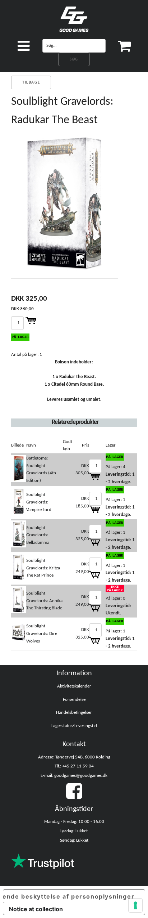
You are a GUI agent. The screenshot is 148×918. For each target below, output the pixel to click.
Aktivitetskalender (74, 686)
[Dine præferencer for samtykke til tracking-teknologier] (135, 905)
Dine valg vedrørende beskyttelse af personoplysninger (68, 896)
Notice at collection (36, 909)
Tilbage (31, 83)
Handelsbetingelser (74, 712)
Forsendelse (74, 699)
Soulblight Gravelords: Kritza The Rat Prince (43, 568)
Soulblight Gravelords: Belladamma (37, 535)
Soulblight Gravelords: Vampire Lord (38, 502)
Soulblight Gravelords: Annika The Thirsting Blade (44, 601)
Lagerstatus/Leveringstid (74, 726)
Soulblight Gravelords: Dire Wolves (41, 634)
